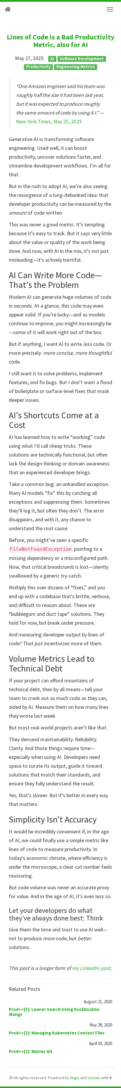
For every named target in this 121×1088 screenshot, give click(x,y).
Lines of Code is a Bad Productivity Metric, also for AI (61, 40)
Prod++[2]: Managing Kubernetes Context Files (57, 1033)
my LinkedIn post (91, 968)
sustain (94, 1077)
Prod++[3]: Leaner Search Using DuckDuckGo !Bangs (54, 1011)
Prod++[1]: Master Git (31, 1051)
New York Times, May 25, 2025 (49, 121)
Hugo (74, 1077)
